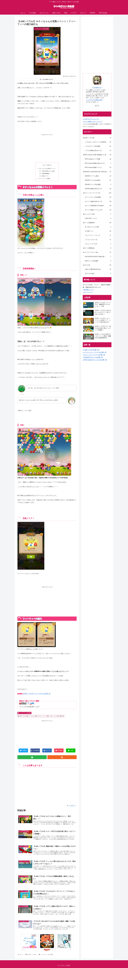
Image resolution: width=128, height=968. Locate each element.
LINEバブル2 (22, 716)
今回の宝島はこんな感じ (48, 171)
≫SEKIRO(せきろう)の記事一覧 (93, 357)
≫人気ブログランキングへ (91, 119)
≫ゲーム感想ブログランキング (92, 121)
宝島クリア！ (45, 176)
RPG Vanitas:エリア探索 (98, 159)
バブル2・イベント (41, 716)
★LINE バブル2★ (97, 138)
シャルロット (97, 87)
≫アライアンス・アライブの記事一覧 (94, 352)
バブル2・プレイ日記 (54, 716)
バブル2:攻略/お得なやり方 (98, 150)
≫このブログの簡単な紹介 (94, 100)
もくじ (45, 165)
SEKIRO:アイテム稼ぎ (98, 176)
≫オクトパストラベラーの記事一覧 (94, 355)
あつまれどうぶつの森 (98, 227)
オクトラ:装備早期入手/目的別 (98, 205)
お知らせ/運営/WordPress (98, 269)
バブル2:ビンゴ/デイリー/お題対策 (98, 142)
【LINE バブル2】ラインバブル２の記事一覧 (36, 693)
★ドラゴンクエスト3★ (97, 252)
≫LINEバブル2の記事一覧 (91, 350)
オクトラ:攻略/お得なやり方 (98, 201)
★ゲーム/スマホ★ (97, 214)
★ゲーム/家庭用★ (97, 222)
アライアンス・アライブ (98, 235)
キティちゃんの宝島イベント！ (47, 168)
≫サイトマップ (87, 292)
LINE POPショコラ (98, 218)
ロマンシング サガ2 (98, 244)
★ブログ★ (97, 265)
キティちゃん (31, 716)
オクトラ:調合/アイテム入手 (98, 210)
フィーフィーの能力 (44, 178)
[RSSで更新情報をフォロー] (62, 757)
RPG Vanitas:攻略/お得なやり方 (98, 163)
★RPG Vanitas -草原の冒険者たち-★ (97, 154)
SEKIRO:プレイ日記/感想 (98, 184)
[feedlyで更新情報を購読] (32, 757)
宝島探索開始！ (46, 173)
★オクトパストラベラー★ (97, 193)
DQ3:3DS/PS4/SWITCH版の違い (98, 256)
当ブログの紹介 (98, 273)
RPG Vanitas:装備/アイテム (98, 167)
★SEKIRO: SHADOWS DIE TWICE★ (97, 171)
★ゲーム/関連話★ (97, 248)
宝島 (63, 716)
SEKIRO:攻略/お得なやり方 (98, 188)
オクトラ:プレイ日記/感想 (98, 197)
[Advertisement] (47, 148)
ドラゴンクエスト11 (98, 239)
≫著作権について (88, 289)
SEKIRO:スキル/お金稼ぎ (98, 180)
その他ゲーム (98, 231)
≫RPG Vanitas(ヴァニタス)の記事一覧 (95, 360)
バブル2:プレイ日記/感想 (25, 713)
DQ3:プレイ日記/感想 (98, 261)
